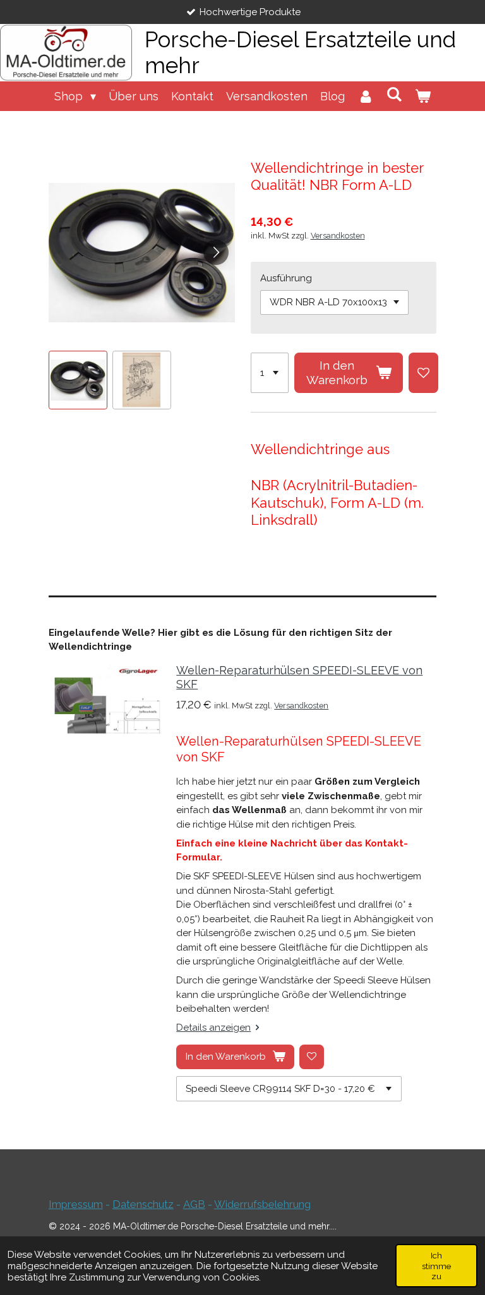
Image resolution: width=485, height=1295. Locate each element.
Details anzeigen (213, 1027)
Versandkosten (338, 235)
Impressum (76, 1204)
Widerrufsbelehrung (262, 1204)
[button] (78, 380)
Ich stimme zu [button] (436, 1265)
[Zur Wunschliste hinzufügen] (423, 373)
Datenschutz (143, 1204)
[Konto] (365, 96)
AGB (194, 1204)
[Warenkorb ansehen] (423, 96)
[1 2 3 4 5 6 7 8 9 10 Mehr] (270, 373)
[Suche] (394, 94)
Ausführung (286, 278)
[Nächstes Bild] (216, 252)
